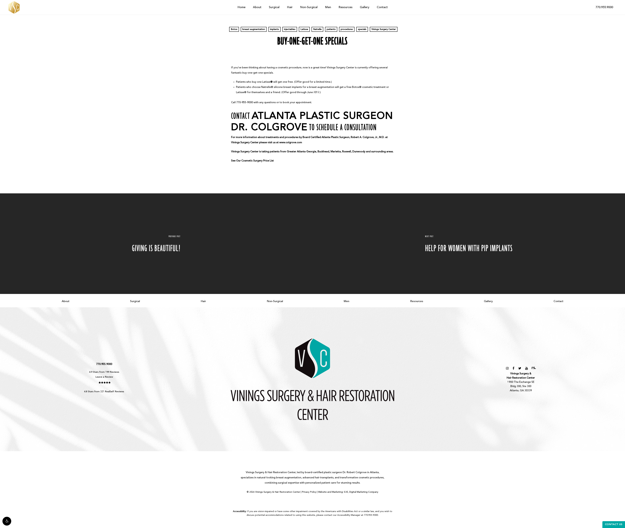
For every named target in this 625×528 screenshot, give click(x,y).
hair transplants (324, 477)
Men (346, 301)
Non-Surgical (275, 301)
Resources (416, 301)
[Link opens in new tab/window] (507, 368)
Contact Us (613, 524)
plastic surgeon (333, 472)
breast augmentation (253, 29)
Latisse (304, 29)
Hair (203, 301)
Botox (234, 29)
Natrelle (317, 29)
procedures (347, 29)
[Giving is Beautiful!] (156, 243)
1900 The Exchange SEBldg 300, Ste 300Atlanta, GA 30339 (521, 382)
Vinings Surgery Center (383, 29)
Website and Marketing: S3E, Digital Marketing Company (348, 492)
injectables (289, 29)
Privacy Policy (309, 492)
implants (274, 29)
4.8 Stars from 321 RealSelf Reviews (104, 391)
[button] (6, 521)
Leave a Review (104, 377)
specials (362, 29)
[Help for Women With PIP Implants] (468, 243)
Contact (558, 301)
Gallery (488, 301)
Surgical (135, 301)
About (65, 301)
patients (331, 29)
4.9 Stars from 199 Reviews (104, 372)
